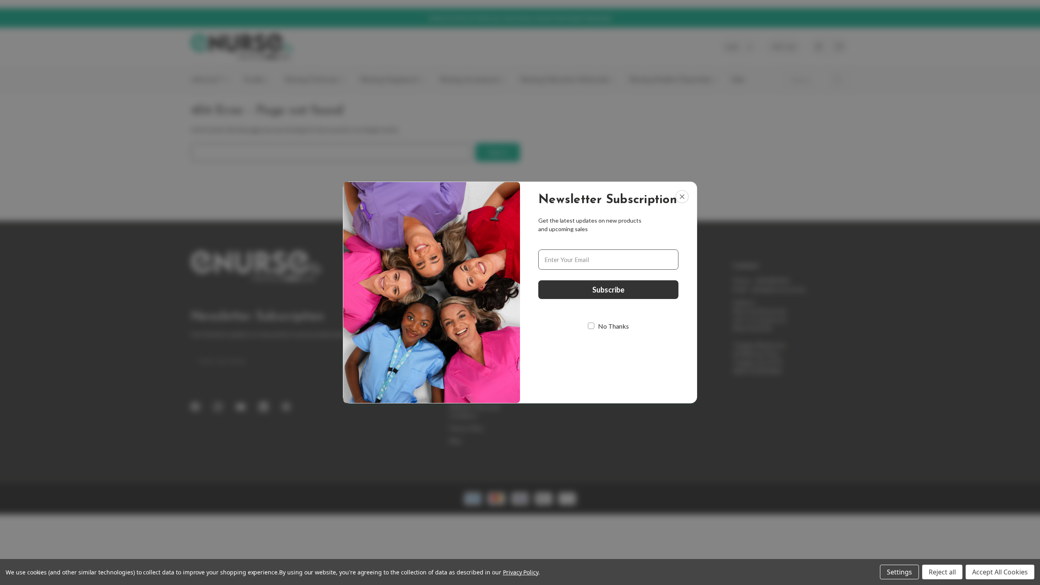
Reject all (942, 572)
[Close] (682, 196)
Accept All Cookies (1000, 572)
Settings (899, 572)
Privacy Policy (520, 572)
